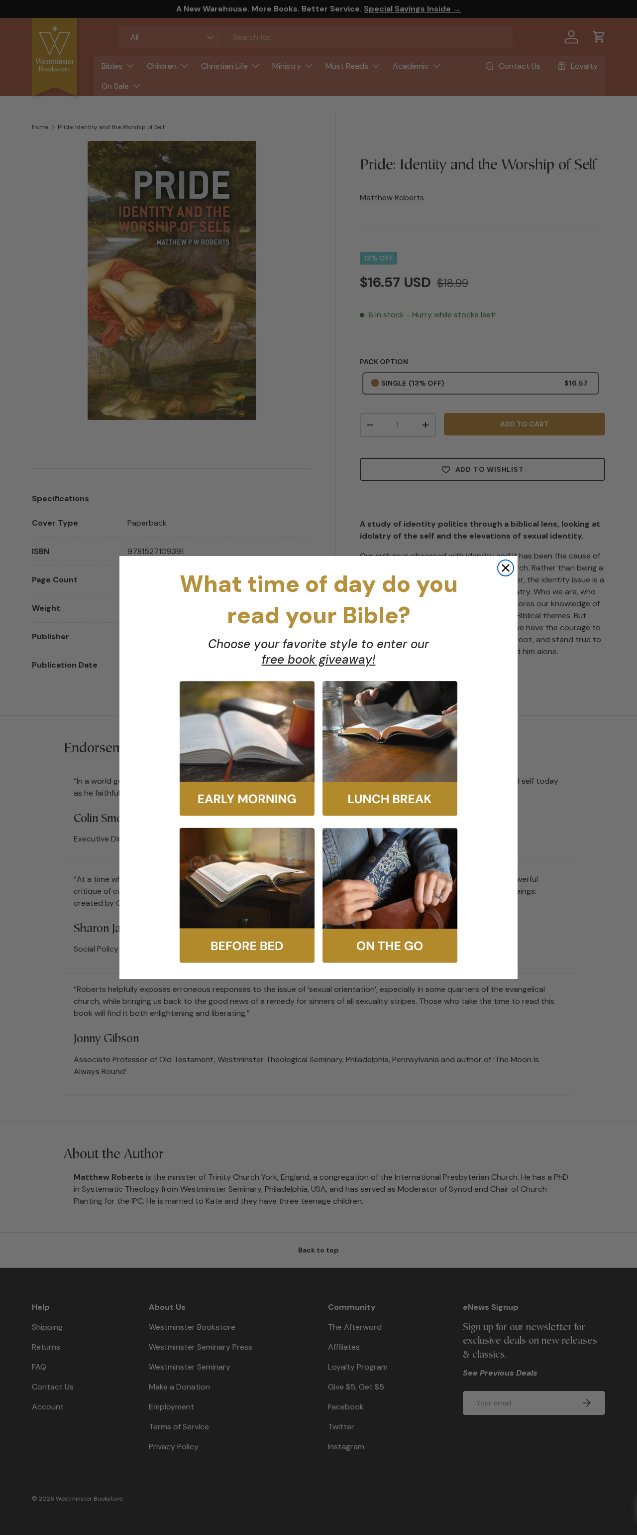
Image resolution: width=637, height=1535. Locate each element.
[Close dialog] (506, 568)
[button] (247, 748)
